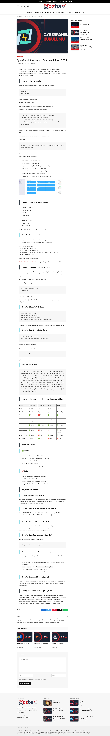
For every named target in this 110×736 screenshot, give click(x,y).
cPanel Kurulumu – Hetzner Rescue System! (41, 644)
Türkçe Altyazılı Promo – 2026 (86, 701)
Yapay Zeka (70, 12)
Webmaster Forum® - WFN (62, 730)
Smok (41, 732)
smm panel (72, 730)
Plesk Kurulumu (36, 262)
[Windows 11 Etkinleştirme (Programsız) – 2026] (75, 25)
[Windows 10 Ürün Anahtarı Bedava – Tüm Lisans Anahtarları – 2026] (75, 40)
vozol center (68, 733)
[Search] (92, 6)
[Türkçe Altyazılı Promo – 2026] (74, 703)
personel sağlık (85, 733)
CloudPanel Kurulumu (24, 262)
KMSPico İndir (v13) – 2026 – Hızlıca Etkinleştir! (86, 46)
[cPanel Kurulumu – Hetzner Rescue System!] (42, 637)
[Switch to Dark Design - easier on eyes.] (92, 12)
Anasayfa (40, 1)
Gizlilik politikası (47, 1)
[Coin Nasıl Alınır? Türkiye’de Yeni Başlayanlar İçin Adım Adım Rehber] (47, 703)
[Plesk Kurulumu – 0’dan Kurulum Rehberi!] (60, 637)
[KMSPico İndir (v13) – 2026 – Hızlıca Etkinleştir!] (75, 47)
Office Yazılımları (58, 12)
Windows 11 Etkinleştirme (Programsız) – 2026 (86, 23)
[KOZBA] (55, 6)
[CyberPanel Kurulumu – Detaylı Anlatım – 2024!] (42, 36)
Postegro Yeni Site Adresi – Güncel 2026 (86, 717)
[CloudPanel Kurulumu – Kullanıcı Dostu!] (24, 637)
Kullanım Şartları (63, 1)
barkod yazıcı (42, 733)
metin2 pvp (35, 730)
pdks (84, 732)
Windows (48, 12)
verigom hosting (30, 732)
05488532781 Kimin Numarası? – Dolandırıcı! (59, 717)
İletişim (70, 1)
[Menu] (17, 12)
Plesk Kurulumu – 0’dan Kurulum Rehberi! (58, 644)
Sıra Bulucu (51, 730)
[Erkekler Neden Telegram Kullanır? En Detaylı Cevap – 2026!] (74, 711)
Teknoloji (29, 12)
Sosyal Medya (38, 12)
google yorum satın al (71, 732)
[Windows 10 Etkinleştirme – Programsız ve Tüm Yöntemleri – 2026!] (75, 32)
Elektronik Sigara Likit (55, 732)
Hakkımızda (55, 1)
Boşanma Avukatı (28, 733)
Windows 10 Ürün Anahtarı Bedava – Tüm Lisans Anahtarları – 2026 (86, 38)
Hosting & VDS (79, 12)
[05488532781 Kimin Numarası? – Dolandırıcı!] (47, 718)
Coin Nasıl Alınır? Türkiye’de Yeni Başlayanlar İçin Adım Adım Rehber (60, 701)
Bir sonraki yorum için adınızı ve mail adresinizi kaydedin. (33, 679)
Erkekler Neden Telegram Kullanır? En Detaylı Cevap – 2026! (86, 709)
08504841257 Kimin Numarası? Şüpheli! (58, 709)
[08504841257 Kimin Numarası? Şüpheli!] (47, 711)
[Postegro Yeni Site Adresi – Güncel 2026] (74, 718)
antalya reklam (57, 733)
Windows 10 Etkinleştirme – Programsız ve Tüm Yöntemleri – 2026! (85, 31)
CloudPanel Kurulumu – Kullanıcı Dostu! (23, 644)
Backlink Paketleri (23, 730)
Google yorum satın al (88, 730)
